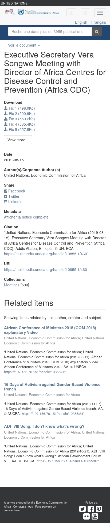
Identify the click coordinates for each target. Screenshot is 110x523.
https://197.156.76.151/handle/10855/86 (34, 371)
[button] (85, 12)
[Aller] (97, 31)
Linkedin (15, 201)
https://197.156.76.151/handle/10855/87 (67, 460)
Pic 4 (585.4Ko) (21, 124)
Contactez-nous (23, 506)
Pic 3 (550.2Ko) (21, 118)
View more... (18, 139)
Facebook (16, 190)
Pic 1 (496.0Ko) (21, 108)
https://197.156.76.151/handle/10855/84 (52, 413)
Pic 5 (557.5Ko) (21, 129)
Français (98, 22)
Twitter (13, 196)
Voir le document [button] (22, 45)
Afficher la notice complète (26, 217)
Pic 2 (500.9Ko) (21, 113)
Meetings (11, 284)
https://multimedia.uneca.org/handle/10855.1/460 (45, 253)
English (81, 22)
